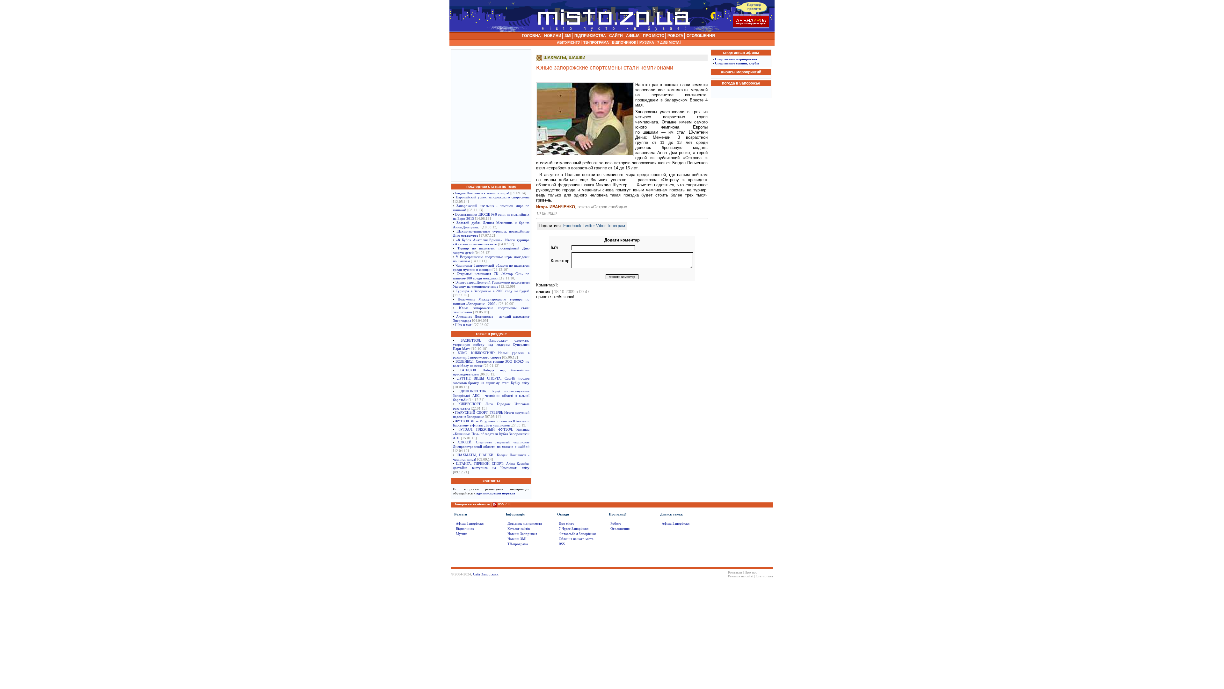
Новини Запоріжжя (522, 534)
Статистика (764, 576)
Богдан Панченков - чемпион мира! (482, 193)
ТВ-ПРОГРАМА (596, 42)
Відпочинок (465, 528)
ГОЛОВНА (531, 35)
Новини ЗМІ (517, 539)
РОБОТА (675, 35)
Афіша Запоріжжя (470, 523)
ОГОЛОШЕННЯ (701, 35)
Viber (601, 225)
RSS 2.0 (504, 504)
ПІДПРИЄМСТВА (590, 35)
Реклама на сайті (740, 576)
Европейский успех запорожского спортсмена (493, 197)
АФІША (633, 35)
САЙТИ (616, 35)
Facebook (572, 225)
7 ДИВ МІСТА (668, 42)
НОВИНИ (552, 35)
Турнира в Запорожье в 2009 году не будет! (492, 291)
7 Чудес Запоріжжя (573, 528)
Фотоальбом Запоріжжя (577, 534)
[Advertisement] (491, 115)
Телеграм (616, 225)
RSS (562, 544)
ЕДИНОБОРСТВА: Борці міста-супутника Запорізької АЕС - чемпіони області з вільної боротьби (491, 395)
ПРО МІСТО (653, 35)
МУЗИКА (646, 42)
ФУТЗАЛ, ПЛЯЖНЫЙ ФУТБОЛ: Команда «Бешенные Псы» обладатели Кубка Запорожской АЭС (491, 434)
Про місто (566, 523)
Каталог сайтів (518, 528)
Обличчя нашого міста (576, 539)
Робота (615, 523)
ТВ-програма (517, 544)
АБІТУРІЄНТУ (568, 42)
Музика (461, 534)
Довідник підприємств (524, 523)
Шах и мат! (464, 325)
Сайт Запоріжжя (485, 574)
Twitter (589, 225)
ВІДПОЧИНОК (624, 42)
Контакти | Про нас (742, 572)
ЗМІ (568, 35)
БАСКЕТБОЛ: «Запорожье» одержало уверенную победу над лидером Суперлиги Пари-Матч (491, 345)
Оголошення (620, 528)
